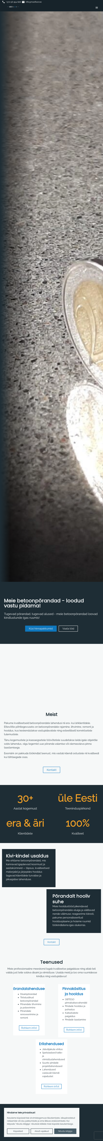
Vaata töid (68, 628)
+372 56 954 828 (11, 2)
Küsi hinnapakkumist (41, 628)
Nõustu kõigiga (65, 1131)
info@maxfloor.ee (32, 2)
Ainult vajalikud (42, 1131)
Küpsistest (18, 1131)
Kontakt (51, 769)
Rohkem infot (29, 1027)
